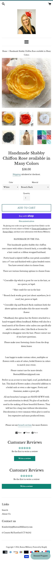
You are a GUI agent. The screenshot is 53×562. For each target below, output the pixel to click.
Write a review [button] (24, 458)
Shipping (17, 174)
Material (35, 182)
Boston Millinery (26, 547)
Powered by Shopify (40, 547)
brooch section (25, 425)
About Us (6, 513)
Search (5, 510)
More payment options (26, 221)
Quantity (26, 193)
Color (11, 182)
